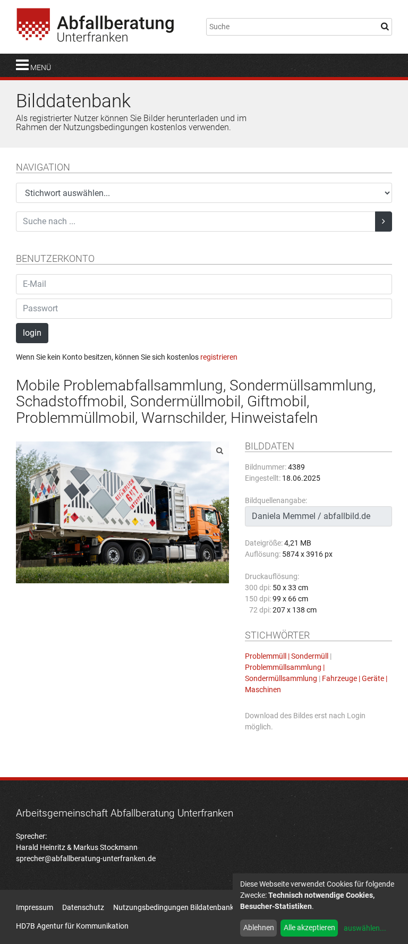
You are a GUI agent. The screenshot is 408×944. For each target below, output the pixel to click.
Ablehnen (258, 927)
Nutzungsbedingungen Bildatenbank (173, 907)
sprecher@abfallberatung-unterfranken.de (86, 858)
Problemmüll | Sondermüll (286, 656)
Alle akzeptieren (309, 927)
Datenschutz (83, 907)
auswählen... (365, 928)
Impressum (34, 907)
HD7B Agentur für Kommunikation (72, 926)
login (32, 333)
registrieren (218, 357)
